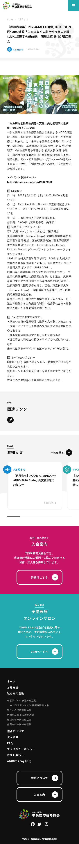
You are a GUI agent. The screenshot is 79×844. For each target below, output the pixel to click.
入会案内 (39, 794)
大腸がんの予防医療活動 (20, 714)
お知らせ (13, 687)
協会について (15, 731)
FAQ (10, 743)
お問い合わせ (15, 755)
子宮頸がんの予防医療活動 (21, 700)
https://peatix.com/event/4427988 (29, 181)
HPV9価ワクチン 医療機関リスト (31, 705)
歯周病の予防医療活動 (19, 724)
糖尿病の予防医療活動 (19, 719)
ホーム (11, 681)
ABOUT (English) (19, 761)
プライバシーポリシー (21, 749)
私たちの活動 (15, 693)
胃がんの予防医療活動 (19, 709)
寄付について (39, 778)
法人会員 (13, 737)
